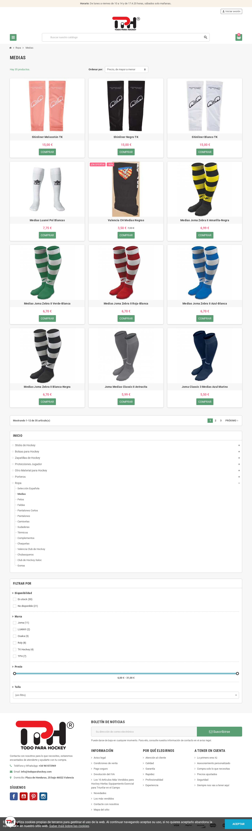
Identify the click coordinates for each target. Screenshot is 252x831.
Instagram (43, 796)
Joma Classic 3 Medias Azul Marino (205, 386)
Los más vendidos (104, 798)
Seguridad (202, 779)
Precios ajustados (207, 774)
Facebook (14, 796)
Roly (22, 642)
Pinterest (33, 796)
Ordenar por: (96, 69)
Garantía (150, 768)
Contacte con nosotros (106, 804)
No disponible (28, 605)
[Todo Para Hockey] (126, 23)
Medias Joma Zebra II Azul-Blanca (205, 303)
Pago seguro (101, 768)
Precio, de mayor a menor (121, 69)
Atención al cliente (155, 757)
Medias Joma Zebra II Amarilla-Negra (204, 220)
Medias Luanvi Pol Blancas (47, 220)
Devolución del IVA (104, 774)
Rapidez (149, 774)
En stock (25, 599)
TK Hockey (26, 649)
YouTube (24, 796)
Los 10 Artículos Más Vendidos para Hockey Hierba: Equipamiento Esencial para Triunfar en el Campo (112, 783)
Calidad (149, 763)
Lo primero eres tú (207, 757)
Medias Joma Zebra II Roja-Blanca (126, 303)
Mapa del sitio (101, 809)
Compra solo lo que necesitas (213, 768)
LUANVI (24, 629)
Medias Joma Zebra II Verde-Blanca (47, 303)
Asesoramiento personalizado (213, 763)
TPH (22, 656)
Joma (23, 622)
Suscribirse (221, 732)
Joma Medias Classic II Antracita (126, 386)
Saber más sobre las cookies (69, 826)
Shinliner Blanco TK (205, 137)
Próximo (232, 420)
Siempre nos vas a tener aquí (213, 785)
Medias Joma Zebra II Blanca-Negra (47, 386)
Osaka (23, 636)
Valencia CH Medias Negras (126, 220)
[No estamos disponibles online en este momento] (10, 821)
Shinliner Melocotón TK (47, 137)
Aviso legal (100, 757)
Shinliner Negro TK (126, 137)
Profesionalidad (154, 779)
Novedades (100, 793)
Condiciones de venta (106, 763)
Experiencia (151, 785)
